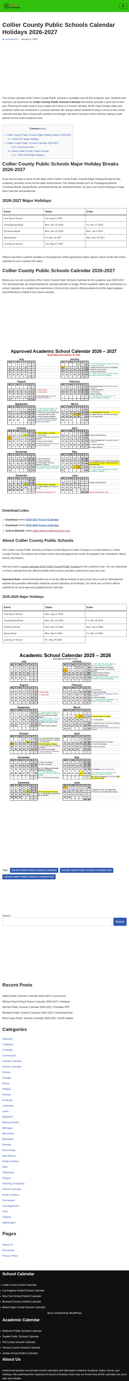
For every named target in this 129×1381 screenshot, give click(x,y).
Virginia (6, 1217)
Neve (50, 1313)
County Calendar (11, 1061)
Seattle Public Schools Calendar (20, 1336)
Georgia (6, 1077)
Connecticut (9, 1055)
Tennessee (8, 1200)
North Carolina (10, 1161)
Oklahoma (8, 1172)
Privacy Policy (10, 1255)
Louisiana (7, 1105)
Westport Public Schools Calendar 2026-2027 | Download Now (37, 1012)
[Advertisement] (64, 72)
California (7, 1044)
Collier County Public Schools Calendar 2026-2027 (31, 143)
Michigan (7, 1128)
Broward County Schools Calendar (21, 1301)
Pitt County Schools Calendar (18, 1342)
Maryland (7, 1116)
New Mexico (9, 1156)
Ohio (5, 1167)
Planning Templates (13, 1183)
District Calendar (11, 1066)
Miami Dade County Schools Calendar (23, 1307)
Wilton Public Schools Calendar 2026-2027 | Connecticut (34, 996)
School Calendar (11, 1189)
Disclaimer (8, 1250)
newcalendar (11, 39)
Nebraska (7, 1139)
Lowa (5, 1111)
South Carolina (10, 1194)
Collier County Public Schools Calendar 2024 (29, 877)
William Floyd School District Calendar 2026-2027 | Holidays (36, 1001)
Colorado (7, 1050)
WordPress (75, 1313)
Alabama (7, 1039)
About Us (7, 1244)
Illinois (6, 1083)
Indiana (6, 1089)
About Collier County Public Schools (28, 151)
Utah (5, 1211)
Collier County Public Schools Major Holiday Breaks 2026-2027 (37, 135)
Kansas (6, 1094)
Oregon (6, 1178)
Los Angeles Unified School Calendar (23, 1290)
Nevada (6, 1144)
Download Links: (23, 147)
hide (43, 128)
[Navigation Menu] (123, 6)
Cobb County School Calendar (19, 1285)
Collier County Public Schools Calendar (34, 870)
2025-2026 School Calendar (42, 525)
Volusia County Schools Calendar (21, 1347)
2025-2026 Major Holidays (28, 155)
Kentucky (7, 1100)
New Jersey (9, 1150)
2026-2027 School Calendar (42, 519)
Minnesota (8, 1133)
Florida (6, 1072)
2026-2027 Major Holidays (23, 139)
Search (6, 915)
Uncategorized (10, 1206)
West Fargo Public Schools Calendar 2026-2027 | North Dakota (37, 1018)
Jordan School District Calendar (20, 1353)
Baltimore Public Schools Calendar (22, 1331)
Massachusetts (10, 1122)
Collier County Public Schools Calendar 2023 (87, 870)
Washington (9, 1222)
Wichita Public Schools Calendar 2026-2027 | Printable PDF (36, 1007)
